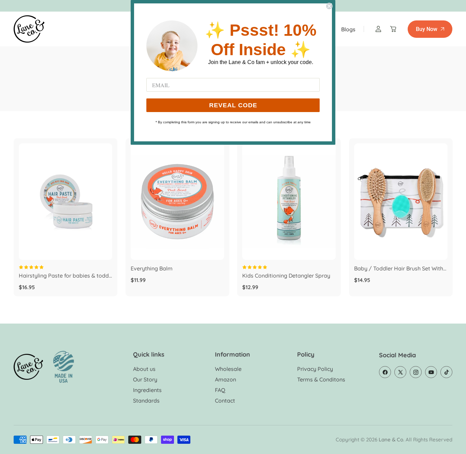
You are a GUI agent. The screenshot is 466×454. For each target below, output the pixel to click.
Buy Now (426, 29)
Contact (225, 400)
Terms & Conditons (321, 379)
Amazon (225, 379)
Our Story (145, 379)
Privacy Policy (315, 368)
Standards (146, 400)
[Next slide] (102, 201)
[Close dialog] (329, 6)
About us (144, 368)
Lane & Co (391, 439)
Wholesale (228, 368)
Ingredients (147, 390)
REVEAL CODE (233, 105)
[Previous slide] (29, 201)
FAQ (220, 390)
